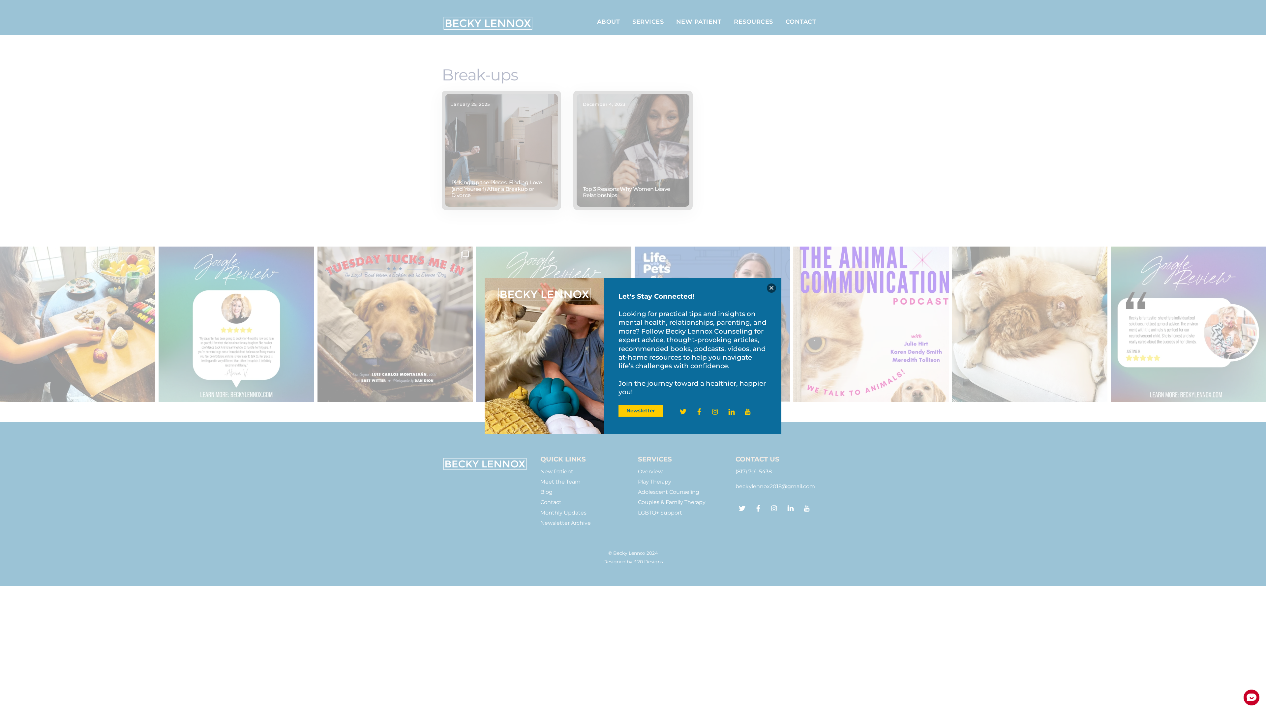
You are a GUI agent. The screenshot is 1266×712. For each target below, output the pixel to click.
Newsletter (640, 410)
